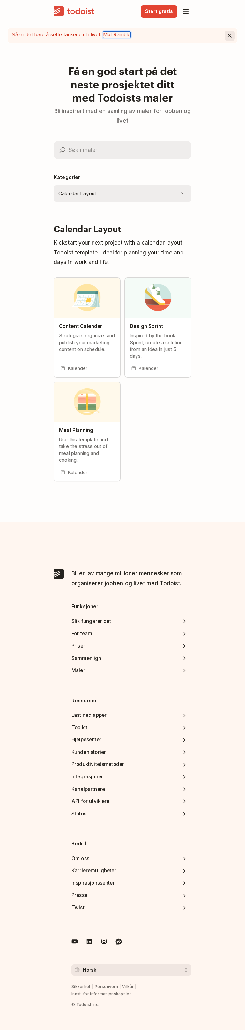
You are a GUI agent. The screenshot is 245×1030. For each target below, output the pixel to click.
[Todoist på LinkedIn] (89, 942)
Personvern (106, 986)
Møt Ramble (117, 35)
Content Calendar (80, 326)
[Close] (230, 36)
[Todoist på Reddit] (119, 942)
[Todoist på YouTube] (75, 942)
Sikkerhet (81, 986)
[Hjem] (74, 11)
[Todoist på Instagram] (104, 942)
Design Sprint (146, 326)
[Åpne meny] (185, 11)
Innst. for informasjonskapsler (101, 993)
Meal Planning (76, 430)
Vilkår (128, 986)
